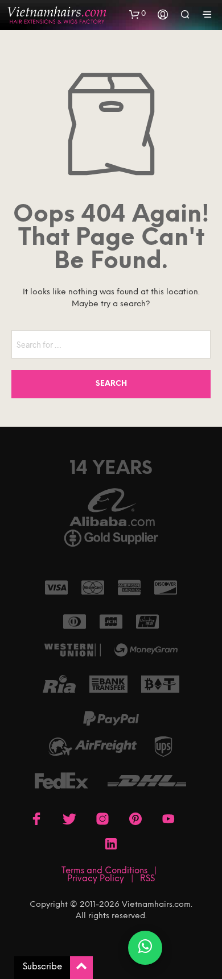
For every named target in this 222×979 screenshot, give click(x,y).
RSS (147, 879)
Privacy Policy (95, 879)
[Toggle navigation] (207, 15)
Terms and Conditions (104, 871)
